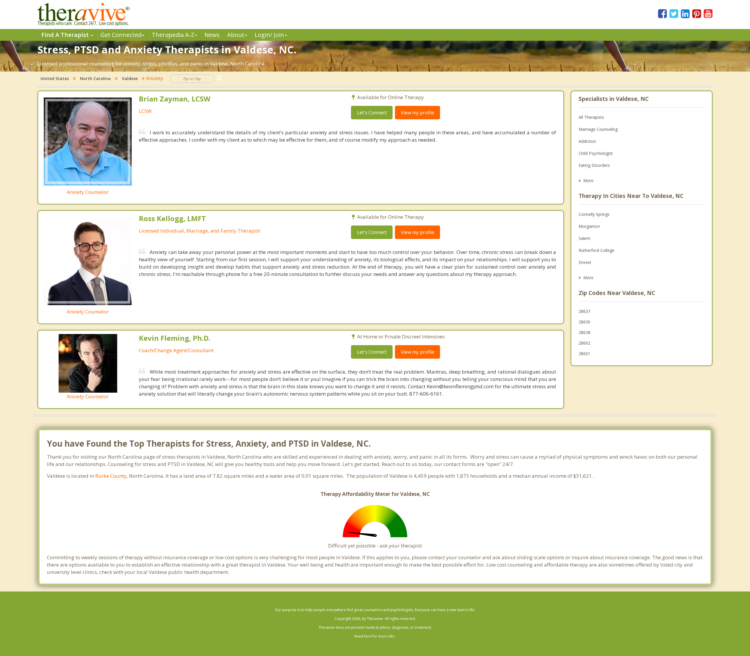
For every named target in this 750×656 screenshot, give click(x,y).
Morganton (589, 226)
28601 (584, 353)
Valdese (130, 78)
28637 (584, 311)
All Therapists (591, 117)
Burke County (111, 475)
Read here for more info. (375, 636)
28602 (584, 343)
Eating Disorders (594, 165)
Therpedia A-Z (173, 35)
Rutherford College (596, 250)
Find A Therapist (65, 35)
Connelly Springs (594, 214)
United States (54, 78)
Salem (584, 238)
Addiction (587, 141)
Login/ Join (269, 35)
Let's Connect (372, 112)
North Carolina (95, 78)
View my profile (417, 112)
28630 (584, 322)
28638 (584, 332)
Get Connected (121, 35)
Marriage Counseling (598, 129)
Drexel (585, 262)
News (212, 35)
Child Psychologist (596, 153)
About (235, 35)
